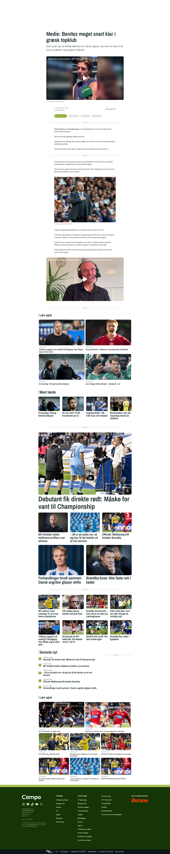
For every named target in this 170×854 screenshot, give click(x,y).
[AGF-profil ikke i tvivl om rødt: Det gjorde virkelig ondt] (121, 602)
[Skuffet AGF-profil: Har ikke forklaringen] (97, 627)
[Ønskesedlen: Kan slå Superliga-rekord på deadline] (121, 404)
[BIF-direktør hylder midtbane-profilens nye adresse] (53, 522)
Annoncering (105, 796)
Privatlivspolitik (106, 811)
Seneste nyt (60, 804)
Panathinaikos (85, 116)
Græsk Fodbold (73, 116)
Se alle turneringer (84, 840)
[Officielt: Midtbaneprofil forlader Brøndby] (117, 522)
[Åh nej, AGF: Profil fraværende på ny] (73, 404)
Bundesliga (81, 818)
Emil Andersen (60, 110)
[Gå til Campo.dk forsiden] (31, 800)
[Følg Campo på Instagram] (23, 804)
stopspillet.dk (92, 851)
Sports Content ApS (28, 810)
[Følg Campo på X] (41, 804)
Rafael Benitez (96, 116)
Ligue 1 (80, 825)
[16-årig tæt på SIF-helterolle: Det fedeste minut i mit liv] (73, 627)
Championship (83, 811)
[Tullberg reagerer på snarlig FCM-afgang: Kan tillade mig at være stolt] (49, 627)
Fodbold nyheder (62, 800)
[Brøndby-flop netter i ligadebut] (121, 627)
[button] (85, 78)
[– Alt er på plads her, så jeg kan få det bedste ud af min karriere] (85, 522)
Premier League (83, 807)
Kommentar (60, 822)
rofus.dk (110, 851)
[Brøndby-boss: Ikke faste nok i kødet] (109, 560)
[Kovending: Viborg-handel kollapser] (49, 404)
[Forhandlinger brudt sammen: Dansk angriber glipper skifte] (61, 560)
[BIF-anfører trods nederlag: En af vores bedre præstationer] (49, 602)
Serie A (80, 822)
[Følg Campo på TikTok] (32, 804)
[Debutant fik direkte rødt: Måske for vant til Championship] (85, 463)
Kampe (58, 807)
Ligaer (58, 814)
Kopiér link (112, 109)
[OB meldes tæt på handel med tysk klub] (73, 602)
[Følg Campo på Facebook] (27, 804)
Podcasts (59, 818)
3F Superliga (82, 800)
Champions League (84, 829)
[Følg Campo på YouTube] (36, 804)
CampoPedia (105, 803)
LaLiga (80, 814)
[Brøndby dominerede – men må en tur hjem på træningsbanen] (97, 602)
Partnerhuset (32, 824)
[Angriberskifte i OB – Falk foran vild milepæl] (97, 404)
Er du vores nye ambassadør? (111, 814)
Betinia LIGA (82, 804)
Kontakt (104, 807)
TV (57, 811)
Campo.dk (25, 809)
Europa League (83, 833)
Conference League (85, 836)
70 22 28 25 (82, 851)
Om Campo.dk (106, 800)
